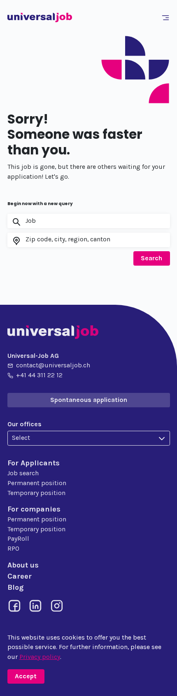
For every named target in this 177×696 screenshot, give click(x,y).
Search (151, 258)
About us (23, 565)
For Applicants (33, 462)
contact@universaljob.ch (53, 365)
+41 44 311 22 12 (39, 375)
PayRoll (18, 538)
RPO (13, 548)
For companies (34, 509)
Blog (15, 587)
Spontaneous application (88, 400)
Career (19, 576)
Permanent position (36, 483)
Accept (26, 676)
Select (21, 437)
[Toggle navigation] (166, 17)
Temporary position (36, 493)
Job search (23, 473)
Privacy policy (39, 657)
